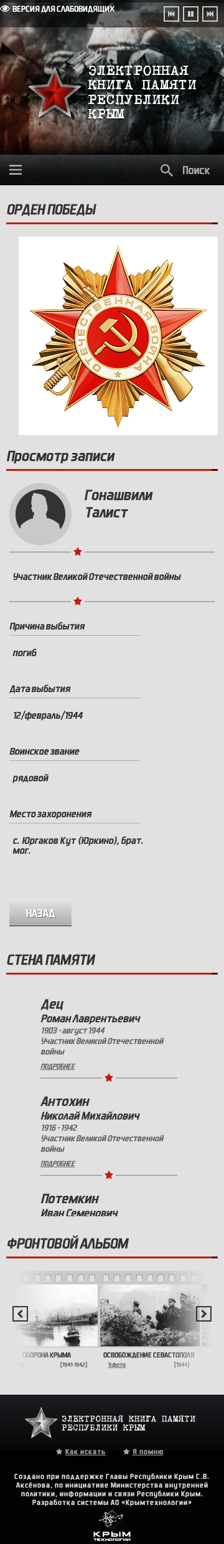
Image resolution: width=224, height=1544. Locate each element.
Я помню (148, 1451)
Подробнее (57, 1066)
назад (40, 913)
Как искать (85, 1451)
